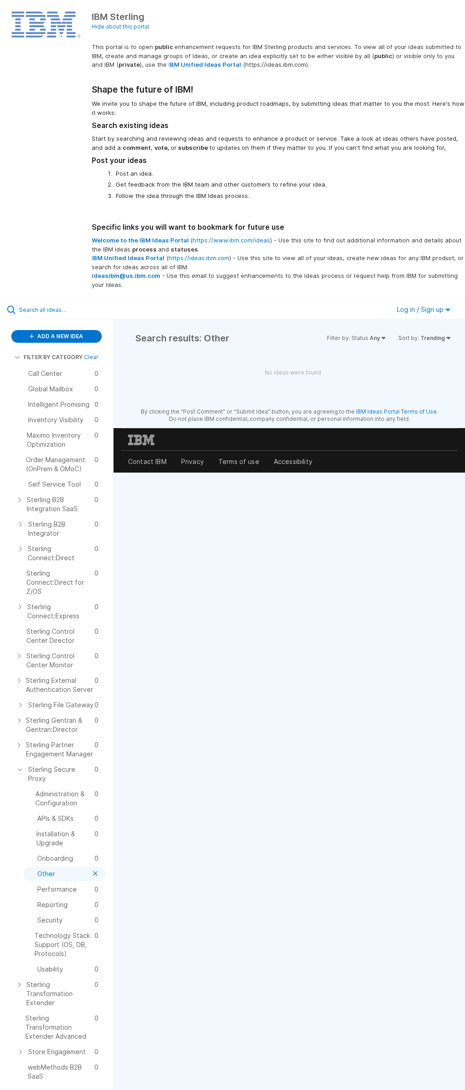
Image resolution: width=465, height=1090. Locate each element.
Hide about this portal (120, 26)
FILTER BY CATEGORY (53, 357)
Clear (91, 357)
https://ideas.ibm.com (198, 257)
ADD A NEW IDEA (59, 336)
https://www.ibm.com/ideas (231, 240)
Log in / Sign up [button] (421, 309)
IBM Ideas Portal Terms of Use (396, 411)
